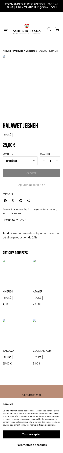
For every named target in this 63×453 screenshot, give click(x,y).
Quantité (8, 154)
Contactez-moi (31, 395)
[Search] (49, 29)
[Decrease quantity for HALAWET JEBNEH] (43, 160)
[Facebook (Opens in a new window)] (5, 200)
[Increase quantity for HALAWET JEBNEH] (56, 160)
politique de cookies (45, 424)
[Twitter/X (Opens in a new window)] (12, 200)
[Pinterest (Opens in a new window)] (20, 200)
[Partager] (28, 200)
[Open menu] (6, 29)
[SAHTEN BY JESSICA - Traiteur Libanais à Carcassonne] (27, 29)
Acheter (31, 173)
